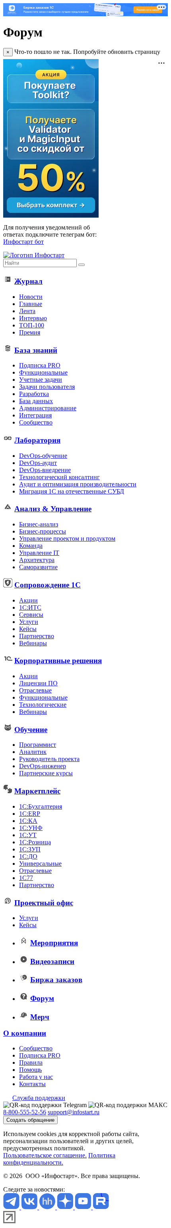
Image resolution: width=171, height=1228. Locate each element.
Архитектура (36, 560)
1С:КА (28, 820)
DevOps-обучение (43, 455)
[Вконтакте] (30, 1207)
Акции (28, 600)
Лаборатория (37, 440)
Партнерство (36, 636)
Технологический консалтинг (59, 477)
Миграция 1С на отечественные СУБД (71, 491)
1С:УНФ (31, 827)
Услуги (28, 621)
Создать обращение (30, 1120)
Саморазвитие (38, 567)
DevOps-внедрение (45, 470)
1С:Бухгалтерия (40, 806)
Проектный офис (43, 903)
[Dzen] (66, 1207)
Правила (31, 1062)
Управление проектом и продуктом (67, 538)
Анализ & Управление (52, 509)
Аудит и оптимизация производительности (77, 484)
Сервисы (31, 614)
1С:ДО (28, 856)
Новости (31, 296)
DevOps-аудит (38, 462)
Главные (30, 303)
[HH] (48, 1207)
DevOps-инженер (42, 766)
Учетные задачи (40, 379)
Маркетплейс (37, 791)
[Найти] (81, 265)
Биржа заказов (56, 980)
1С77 (26, 877)
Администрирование (47, 408)
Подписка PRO (39, 365)
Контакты (32, 1084)
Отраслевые (35, 690)
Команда (31, 545)
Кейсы (28, 628)
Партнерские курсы (46, 773)
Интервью (33, 318)
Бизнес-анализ (38, 524)
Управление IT (39, 552)
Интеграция (35, 415)
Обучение (30, 729)
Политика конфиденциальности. (59, 1159)
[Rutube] (101, 1207)
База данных (36, 401)
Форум (42, 998)
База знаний (35, 350)
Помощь (30, 1069)
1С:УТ (28, 835)
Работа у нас (36, 1076)
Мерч (39, 1017)
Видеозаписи (52, 961)
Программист (37, 744)
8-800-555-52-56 (24, 1112)
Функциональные (43, 372)
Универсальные (40, 863)
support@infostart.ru (73, 1112)
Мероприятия (54, 943)
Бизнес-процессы (42, 531)
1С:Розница (35, 842)
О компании (24, 1033)
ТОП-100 (31, 325)
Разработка (34, 393)
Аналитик (33, 751)
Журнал (28, 281)
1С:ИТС (30, 607)
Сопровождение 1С (47, 585)
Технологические (42, 704)
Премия (29, 332)
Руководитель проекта (49, 759)
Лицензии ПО (38, 683)
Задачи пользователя (47, 386)
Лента (27, 311)
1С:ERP (29, 813)
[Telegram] (12, 1207)
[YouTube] (84, 1207)
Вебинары (33, 643)
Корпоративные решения (58, 660)
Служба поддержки (38, 1097)
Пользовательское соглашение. (45, 1155)
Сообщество (35, 422)
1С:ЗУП (30, 849)
